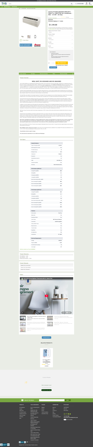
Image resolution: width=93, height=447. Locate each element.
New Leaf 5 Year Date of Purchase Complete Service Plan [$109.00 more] (60, 55)
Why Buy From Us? (46, 337)
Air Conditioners (23, 8)
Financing (32, 415)
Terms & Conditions (45, 412)
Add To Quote (53, 67)
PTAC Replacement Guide (35, 435)
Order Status (66, 410)
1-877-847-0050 (66, 416)
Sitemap (54, 413)
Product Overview (23, 73)
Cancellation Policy (45, 413)
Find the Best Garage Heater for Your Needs (35, 428)
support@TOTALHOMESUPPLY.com (71, 417)
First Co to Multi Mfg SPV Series (35, 408)
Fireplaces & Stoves (22, 413)
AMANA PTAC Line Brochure (25, 265)
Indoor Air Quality (22, 415)
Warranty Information (44, 73)
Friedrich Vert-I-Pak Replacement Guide (34, 411)
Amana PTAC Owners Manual (26, 267)
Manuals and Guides (63, 73)
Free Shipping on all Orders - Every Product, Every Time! (46, 0)
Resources (32, 418)
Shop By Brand (14, 6)
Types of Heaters (34, 420)
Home (19, 8)
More (20, 418)
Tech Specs (33, 73)
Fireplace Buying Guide (34, 417)
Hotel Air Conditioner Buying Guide (35, 430)
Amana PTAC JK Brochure (25, 269)
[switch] (65, 419)
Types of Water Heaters (35, 432)
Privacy (43, 410)
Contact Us (54, 410)
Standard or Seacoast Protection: (54, 30)
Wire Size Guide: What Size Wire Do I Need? (35, 438)
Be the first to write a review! (46, 390)
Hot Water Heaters (22, 412)
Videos (54, 73)
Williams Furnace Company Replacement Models (35, 422)
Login (64, 407)
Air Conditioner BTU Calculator (34, 425)
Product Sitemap (55, 415)
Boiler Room (21, 410)
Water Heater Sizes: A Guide (35, 434)
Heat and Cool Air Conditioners (31, 8)
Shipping (43, 407)
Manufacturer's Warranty (54, 53)
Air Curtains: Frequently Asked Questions (34, 413)
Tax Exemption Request (57, 416)
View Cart (65, 408)
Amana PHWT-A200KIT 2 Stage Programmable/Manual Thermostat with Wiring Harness (46, 361)
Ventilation (21, 416)
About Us (54, 407)
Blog (53, 412)
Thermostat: (51, 34)
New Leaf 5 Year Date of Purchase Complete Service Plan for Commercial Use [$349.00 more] (60, 57)
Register (67, 407)
